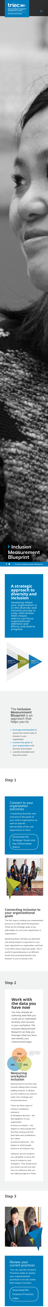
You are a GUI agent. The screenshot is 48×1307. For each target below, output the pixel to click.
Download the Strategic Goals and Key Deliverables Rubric (23, 841)
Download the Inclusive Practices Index (23, 1294)
